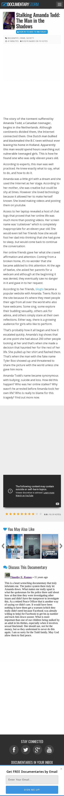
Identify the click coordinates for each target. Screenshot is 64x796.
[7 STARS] (29, 514)
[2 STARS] (10, 514)
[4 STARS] (18, 514)
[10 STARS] (40, 514)
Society (30, 38)
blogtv (39, 289)
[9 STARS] (37, 514)
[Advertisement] (32, 79)
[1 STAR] (7, 514)
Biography (13, 38)
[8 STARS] (33, 514)
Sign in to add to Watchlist (33, 32)
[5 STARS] (22, 514)
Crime (22, 38)
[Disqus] (32, 614)
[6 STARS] (25, 514)
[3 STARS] (14, 514)
